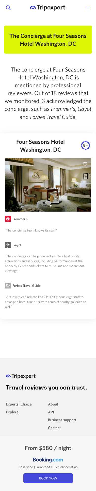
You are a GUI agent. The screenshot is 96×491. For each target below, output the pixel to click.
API (51, 412)
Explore (12, 412)
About (53, 404)
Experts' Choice (19, 404)
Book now (48, 478)
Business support (62, 420)
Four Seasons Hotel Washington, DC (52, 145)
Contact (54, 427)
